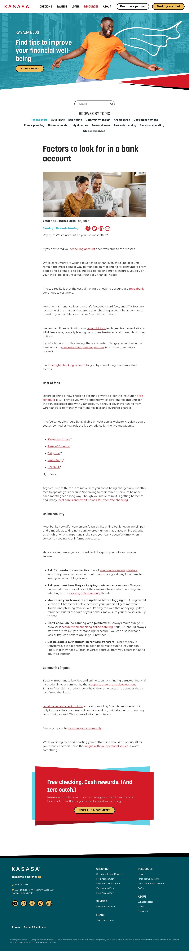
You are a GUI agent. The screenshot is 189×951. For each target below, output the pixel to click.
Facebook (32, 903)
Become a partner (133, 6)
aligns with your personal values (106, 746)
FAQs (141, 888)
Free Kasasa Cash (105, 878)
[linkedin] (101, 228)
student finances (94, 131)
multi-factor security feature (118, 570)
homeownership (58, 125)
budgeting (75, 120)
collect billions (96, 328)
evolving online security (84, 593)
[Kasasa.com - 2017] (17, 6)
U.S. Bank (54, 467)
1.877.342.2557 (22, 884)
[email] (107, 228)
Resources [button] (91, 6)
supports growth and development (112, 684)
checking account (83, 249)
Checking (102, 869)
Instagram (24, 903)
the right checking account (67, 365)
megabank (136, 288)
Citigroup (54, 453)
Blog (140, 874)
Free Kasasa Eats (105, 888)
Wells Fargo (55, 460)
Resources (145, 869)
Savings (62, 6)
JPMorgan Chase (59, 439)
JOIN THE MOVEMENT (94, 810)
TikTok (40, 903)
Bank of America (59, 446)
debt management (145, 120)
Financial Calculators (148, 878)
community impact (98, 120)
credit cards (122, 120)
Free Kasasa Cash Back (108, 883)
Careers (142, 906)
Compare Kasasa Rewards (109, 874)
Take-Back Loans (105, 920)
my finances (80, 125)
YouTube (15, 903)
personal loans (101, 125)
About (142, 896)
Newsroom (143, 911)
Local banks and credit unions (63, 706)
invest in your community (84, 728)
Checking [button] (46, 6)
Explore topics (30, 68)
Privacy (16, 927)
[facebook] (88, 228)
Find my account (168, 6)
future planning (34, 125)
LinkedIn (49, 903)
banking (48, 228)
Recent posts (39, 120)
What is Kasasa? (146, 902)
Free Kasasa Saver (105, 906)
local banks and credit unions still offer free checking (93, 500)
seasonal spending (152, 125)
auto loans (58, 120)
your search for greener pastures (82, 347)
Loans (76, 6)
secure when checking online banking (87, 627)
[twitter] (94, 228)
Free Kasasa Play (105, 893)
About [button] (107, 6)
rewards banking (125, 125)
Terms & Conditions (35, 927)
